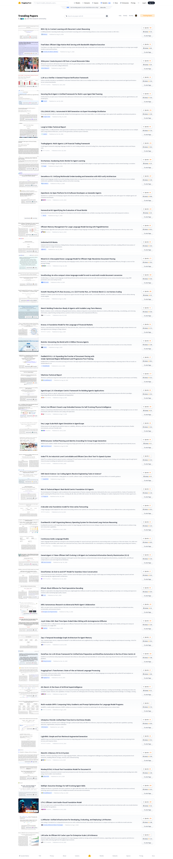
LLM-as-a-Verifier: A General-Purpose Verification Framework (64, 77)
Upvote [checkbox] (148, 28)
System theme (25, 856)
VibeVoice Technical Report (51, 375)
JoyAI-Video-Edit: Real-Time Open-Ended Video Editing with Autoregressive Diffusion (74, 621)
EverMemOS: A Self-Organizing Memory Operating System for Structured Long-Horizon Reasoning (79, 522)
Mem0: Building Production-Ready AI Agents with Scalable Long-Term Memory (71, 308)
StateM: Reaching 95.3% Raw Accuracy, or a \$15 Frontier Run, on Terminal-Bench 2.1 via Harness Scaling (81, 292)
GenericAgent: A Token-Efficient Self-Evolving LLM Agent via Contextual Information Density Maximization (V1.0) (85, 555)
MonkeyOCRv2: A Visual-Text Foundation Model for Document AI (66, 769)
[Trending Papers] (136, 15)
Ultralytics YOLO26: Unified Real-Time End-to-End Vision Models (66, 720)
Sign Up (151, 3)
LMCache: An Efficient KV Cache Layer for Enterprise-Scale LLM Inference (69, 835)
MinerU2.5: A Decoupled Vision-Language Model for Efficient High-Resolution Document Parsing (78, 259)
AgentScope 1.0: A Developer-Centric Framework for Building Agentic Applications (72, 390)
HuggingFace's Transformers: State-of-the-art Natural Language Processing (70, 670)
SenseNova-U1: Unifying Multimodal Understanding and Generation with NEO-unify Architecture (78, 176)
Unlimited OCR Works (49, 242)
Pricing (133, 3)
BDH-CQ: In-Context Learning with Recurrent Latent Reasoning (65, 29)
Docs (116, 3)
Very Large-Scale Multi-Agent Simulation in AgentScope (62, 423)
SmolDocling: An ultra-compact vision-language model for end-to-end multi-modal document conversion (81, 275)
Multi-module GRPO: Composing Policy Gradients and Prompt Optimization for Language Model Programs (82, 704)
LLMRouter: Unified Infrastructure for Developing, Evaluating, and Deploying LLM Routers (76, 819)
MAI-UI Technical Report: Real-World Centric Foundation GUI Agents (67, 489)
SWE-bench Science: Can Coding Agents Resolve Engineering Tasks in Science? (71, 474)
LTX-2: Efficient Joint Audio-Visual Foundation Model (61, 802)
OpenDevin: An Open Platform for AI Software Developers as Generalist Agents (71, 193)
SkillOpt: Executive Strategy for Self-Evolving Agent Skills (63, 786)
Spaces (96, 3)
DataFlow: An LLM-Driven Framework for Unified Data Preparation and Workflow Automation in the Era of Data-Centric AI (88, 654)
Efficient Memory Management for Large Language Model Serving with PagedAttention (75, 227)
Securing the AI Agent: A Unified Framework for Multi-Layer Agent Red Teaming (71, 94)
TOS (40, 856)
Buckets (106, 3)
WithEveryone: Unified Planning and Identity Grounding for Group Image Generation (73, 441)
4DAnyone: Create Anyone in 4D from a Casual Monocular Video (65, 61)
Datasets (87, 3)
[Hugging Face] (89, 856)
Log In (144, 3)
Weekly (125, 15)
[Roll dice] (107, 16)
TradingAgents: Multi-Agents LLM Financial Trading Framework (65, 143)
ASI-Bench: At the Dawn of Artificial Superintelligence (61, 687)
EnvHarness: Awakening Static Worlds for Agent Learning (63, 161)
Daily (120, 15)
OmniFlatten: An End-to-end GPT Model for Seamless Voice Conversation (69, 572)
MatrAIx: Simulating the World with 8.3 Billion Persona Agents (65, 342)
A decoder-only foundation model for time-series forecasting (64, 507)
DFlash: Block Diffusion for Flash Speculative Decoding (62, 588)
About (64, 856)
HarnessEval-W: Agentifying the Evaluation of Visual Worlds (64, 210)
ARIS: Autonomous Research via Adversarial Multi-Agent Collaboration (68, 604)
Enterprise (125, 3)
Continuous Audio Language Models (55, 539)
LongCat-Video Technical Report (53, 127)
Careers (77, 856)
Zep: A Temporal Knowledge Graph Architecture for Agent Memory (66, 637)
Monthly (131, 15)
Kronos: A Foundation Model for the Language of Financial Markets (67, 325)
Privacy (52, 856)
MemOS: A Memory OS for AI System (55, 753)
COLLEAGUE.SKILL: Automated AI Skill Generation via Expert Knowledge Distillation (73, 111)
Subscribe (103, 7)
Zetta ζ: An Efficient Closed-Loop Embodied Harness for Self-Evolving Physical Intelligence (76, 407)
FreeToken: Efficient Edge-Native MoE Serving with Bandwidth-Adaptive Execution (73, 44)
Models (78, 3)
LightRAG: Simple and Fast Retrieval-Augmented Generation (64, 736)
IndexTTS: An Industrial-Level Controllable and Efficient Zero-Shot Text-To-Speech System (76, 456)
